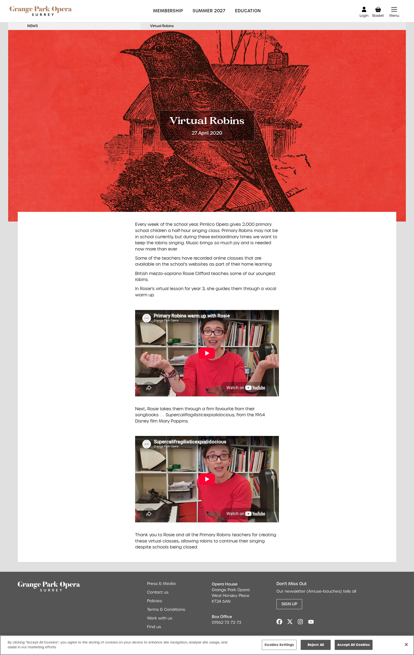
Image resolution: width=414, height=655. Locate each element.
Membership (168, 10)
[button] (394, 11)
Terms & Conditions (166, 609)
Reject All (316, 645)
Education (248, 10)
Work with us (159, 618)
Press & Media (161, 583)
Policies (154, 600)
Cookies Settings (279, 645)
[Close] (406, 644)
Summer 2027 (209, 10)
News (32, 26)
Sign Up (289, 604)
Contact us (157, 592)
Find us (154, 626)
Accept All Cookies (353, 645)
